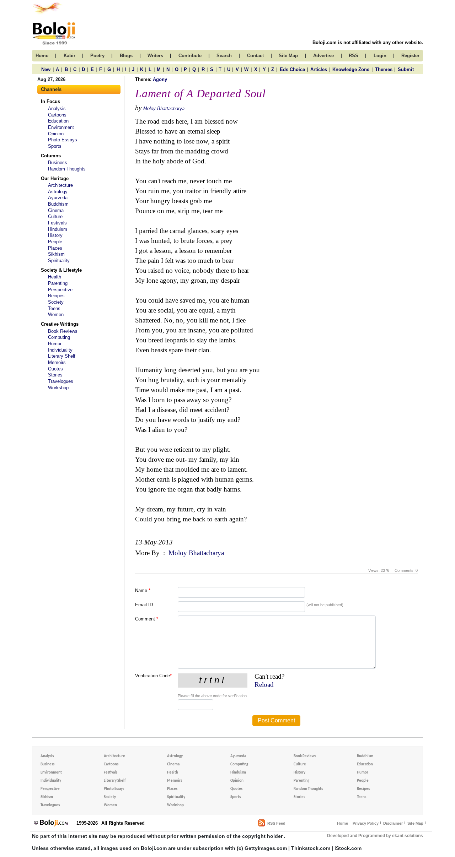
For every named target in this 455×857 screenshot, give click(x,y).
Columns (51, 155)
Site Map (415, 823)
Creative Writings (60, 324)
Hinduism (57, 229)
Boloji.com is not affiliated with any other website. (367, 42)
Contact (255, 55)
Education (58, 121)
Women (56, 314)
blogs (126, 55)
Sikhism (56, 254)
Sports (54, 146)
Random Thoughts (67, 169)
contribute (190, 55)
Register (410, 55)
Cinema (56, 210)
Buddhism (58, 204)
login (380, 55)
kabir (69, 55)
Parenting (58, 283)
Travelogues (60, 381)
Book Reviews (62, 331)
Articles (318, 69)
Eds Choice (292, 69)
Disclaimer (393, 823)
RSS (353, 55)
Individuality (60, 350)
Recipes (56, 295)
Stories (55, 375)
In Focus (50, 101)
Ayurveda (58, 197)
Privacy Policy (366, 823)
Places (55, 248)
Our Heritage (55, 178)
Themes (383, 69)
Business (57, 162)
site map (288, 55)
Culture (55, 216)
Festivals (57, 223)
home (42, 55)
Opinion (56, 133)
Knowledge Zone (350, 69)
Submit (406, 69)
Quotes (55, 368)
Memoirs (57, 362)
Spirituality (59, 260)
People (55, 241)
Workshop (58, 387)
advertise (323, 55)
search (224, 55)
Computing (59, 337)
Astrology (58, 191)
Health (54, 277)
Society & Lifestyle (61, 270)
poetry (97, 55)
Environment (61, 127)
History (55, 235)
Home (342, 823)
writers (155, 55)
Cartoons (57, 115)
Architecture (60, 185)
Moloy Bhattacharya (163, 108)
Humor (54, 343)
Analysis (57, 108)
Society (56, 302)
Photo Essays (62, 139)
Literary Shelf (61, 356)
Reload (264, 684)
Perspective (60, 289)
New (45, 69)
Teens (54, 308)
